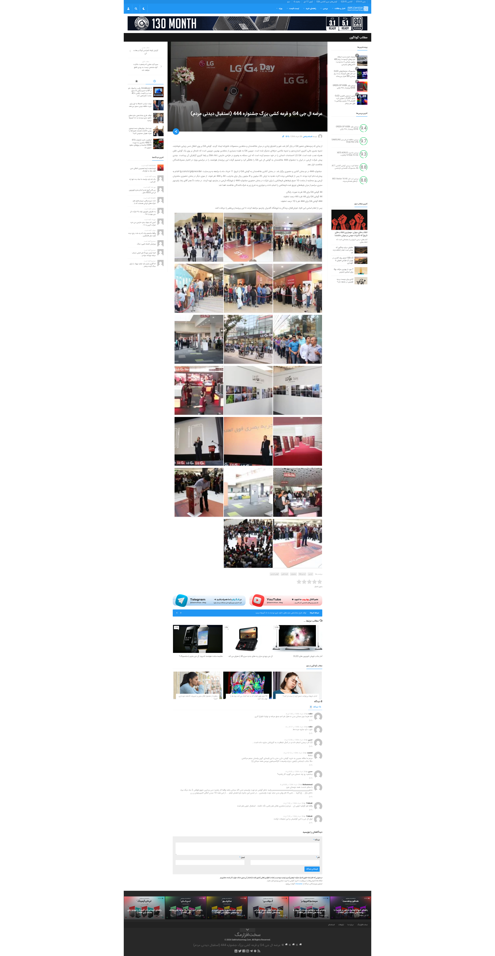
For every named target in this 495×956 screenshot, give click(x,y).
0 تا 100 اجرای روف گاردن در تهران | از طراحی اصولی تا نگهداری (342, 260)
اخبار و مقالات (340, 8)
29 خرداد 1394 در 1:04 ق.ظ (296, 713)
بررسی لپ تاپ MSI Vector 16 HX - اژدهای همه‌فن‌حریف (345, 180)
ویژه (280, 8)
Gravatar (298, 883)
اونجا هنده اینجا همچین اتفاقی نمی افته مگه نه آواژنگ (143, 170)
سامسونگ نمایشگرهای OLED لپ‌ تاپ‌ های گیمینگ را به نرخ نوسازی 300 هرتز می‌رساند (344, 74)
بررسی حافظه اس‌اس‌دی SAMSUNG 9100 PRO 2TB (345, 141)
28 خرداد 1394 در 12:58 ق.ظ (295, 739)
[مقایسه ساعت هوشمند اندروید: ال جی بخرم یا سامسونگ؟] (198, 639)
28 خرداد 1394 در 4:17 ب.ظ (296, 726)
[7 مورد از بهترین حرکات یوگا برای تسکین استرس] (360, 270)
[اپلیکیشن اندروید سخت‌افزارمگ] (255, 951)
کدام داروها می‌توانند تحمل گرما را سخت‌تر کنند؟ (300, 696)
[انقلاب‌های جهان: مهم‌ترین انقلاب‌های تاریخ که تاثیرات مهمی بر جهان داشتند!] (349, 220)
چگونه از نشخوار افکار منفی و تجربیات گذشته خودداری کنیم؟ (198, 697)
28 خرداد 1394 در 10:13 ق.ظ (294, 753)
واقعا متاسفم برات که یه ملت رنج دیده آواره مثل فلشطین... (142, 234)
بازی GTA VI (360, 1)
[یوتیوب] (285, 600)
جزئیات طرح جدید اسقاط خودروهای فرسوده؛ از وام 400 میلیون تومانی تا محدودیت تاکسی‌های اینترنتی (344, 60)
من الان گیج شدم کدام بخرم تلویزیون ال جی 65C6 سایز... (142, 191)
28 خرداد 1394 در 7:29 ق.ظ (293, 816)
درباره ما (351, 924)
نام (318, 857)
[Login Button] (128, 9)
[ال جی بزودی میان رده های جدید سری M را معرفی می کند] (247, 639)
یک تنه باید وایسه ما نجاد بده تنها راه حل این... (142, 180)
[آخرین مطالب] (155, 81)
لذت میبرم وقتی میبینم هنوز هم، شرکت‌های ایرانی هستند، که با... (144, 202)
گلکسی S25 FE (346, 1)
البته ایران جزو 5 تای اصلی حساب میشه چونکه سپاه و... (144, 254)
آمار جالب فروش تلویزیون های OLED (307, 656)
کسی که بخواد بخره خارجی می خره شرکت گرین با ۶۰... (143, 224)
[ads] (247, 23)
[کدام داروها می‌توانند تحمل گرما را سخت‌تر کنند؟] (297, 685)
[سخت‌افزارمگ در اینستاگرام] (247, 951)
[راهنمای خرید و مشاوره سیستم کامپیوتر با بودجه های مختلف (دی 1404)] (309, 907)
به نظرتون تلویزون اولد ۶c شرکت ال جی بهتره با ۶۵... (143, 213)
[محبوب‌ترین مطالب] (137, 81)
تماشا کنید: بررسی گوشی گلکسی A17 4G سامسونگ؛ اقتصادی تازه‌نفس (345, 167)
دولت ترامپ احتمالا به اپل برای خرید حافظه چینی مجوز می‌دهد (140, 105)
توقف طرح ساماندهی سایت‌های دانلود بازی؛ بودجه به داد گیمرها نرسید (140, 118)
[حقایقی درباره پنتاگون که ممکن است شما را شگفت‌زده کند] (360, 249)
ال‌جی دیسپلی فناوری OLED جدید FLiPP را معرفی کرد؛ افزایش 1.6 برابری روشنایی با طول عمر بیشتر (345, 99)
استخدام (331, 924)
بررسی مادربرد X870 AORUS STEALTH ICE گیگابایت (347, 154)
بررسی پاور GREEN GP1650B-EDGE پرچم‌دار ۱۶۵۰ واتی (344, 87)
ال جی (310, 574)
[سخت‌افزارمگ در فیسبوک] (243, 951)
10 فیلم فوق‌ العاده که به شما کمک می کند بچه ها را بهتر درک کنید (248, 697)
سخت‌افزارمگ (362, 924)
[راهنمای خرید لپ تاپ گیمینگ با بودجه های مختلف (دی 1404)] (144, 907)
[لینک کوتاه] (283, 136)
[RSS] (259, 951)
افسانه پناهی (307, 136)
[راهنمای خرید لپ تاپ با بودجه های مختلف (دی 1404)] (185, 907)
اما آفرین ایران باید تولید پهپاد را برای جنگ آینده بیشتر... (143, 265)
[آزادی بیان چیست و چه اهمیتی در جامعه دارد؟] (360, 280)
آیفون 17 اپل (308, 1)
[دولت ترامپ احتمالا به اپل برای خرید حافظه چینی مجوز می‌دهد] (158, 105)
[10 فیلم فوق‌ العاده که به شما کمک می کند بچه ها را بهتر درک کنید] (247, 685)
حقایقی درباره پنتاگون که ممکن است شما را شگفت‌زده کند (343, 250)
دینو (288, 1)
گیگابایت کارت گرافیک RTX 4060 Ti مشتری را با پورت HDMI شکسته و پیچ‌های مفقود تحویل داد (140, 144)
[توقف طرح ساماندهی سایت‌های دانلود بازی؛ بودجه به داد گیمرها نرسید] (158, 118)
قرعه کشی (285, 574)
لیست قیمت (294, 8)
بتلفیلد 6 (297, 1)
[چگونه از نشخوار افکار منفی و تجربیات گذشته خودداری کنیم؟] (197, 685)
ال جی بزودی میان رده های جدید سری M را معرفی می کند (250, 656)
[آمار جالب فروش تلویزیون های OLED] (297, 639)
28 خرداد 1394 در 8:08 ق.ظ (290, 784)
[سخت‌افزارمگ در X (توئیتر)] (239, 951)
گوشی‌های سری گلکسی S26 (326, 1)
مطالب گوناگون (358, 37)
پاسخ (310, 720)
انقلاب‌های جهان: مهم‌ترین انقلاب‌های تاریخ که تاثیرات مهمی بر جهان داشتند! (351, 234)
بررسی (325, 8)
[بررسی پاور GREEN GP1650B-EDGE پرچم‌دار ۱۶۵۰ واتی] (362, 87)
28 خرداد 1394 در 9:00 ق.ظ (296, 771)
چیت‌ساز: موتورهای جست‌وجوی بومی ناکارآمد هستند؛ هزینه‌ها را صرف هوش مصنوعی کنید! (274, 612)
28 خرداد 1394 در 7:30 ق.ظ (293, 803)
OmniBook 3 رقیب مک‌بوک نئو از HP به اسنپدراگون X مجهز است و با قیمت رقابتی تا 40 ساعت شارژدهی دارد (139, 92)
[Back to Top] (247, 930)
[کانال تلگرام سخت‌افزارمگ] (251, 951)
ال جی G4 (302, 574)
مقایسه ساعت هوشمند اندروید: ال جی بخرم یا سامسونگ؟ (201, 656)
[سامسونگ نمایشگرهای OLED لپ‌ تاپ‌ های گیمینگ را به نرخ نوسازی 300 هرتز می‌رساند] (362, 74)
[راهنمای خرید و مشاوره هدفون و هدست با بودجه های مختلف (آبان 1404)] (350, 907)
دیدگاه (314, 707)
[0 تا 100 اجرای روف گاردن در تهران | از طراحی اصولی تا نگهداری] (360, 260)
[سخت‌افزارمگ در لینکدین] (236, 951)
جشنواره (293, 574)
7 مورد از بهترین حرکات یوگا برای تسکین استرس (343, 271)
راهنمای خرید (311, 8)
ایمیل (242, 857)
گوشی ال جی (274, 574)
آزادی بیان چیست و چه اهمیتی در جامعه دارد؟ (345, 281)
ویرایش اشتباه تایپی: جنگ (146, 244)
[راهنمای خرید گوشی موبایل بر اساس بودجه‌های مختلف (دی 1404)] (268, 907)
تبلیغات (341, 924)
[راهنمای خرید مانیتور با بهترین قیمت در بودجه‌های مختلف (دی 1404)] (227, 907)
